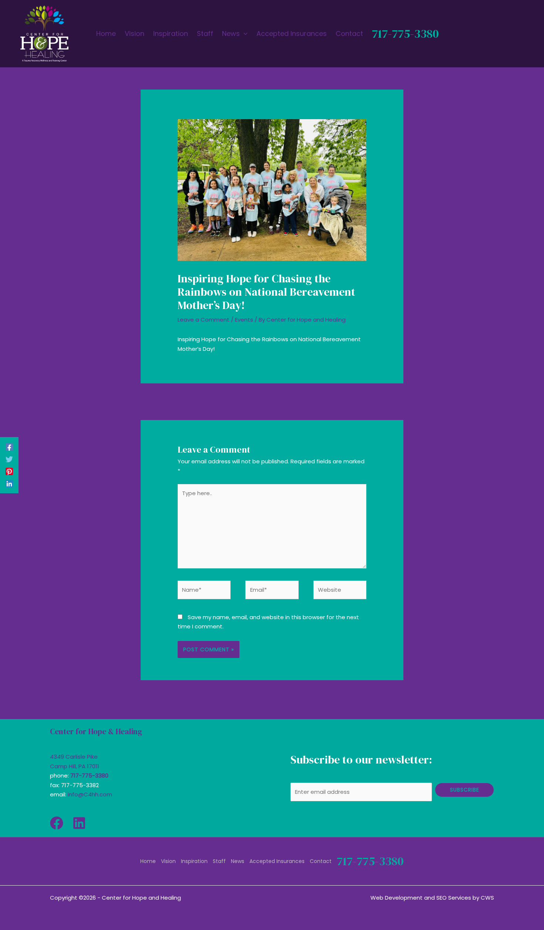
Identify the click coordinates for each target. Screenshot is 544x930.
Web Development (396, 898)
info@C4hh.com (90, 794)
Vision (168, 861)
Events (244, 319)
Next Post (386, 401)
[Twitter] (9, 459)
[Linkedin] (9, 483)
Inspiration (194, 861)
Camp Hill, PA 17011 (74, 766)
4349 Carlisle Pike (74, 757)
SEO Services (453, 898)
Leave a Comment (203, 319)
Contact (321, 861)
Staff (219, 861)
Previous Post (163, 401)
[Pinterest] (9, 471)
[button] (244, 33)
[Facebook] (9, 447)
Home (148, 861)
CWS (487, 898)
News (237, 861)
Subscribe (464, 789)
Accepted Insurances (277, 861)
